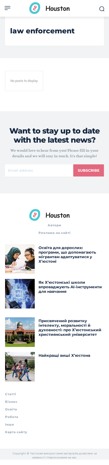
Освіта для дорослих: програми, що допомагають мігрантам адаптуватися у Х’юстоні (67, 254)
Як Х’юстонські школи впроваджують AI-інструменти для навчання (70, 287)
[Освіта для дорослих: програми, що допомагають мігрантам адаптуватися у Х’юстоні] (20, 259)
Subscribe (88, 170)
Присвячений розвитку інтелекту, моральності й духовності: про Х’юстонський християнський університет (70, 327)
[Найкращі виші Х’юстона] (20, 367)
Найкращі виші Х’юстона (64, 355)
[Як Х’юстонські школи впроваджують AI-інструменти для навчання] (20, 293)
